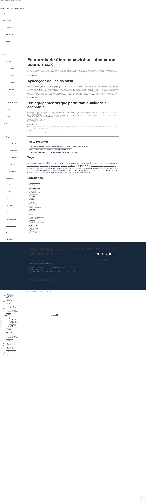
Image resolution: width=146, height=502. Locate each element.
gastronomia (70, 168)
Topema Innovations (84, 172)
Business (32, 185)
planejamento (78, 170)
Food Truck (33, 203)
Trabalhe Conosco (10, 287)
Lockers (8, 116)
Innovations (9, 48)
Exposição (33, 199)
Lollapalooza (33, 170)
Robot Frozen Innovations (13, 253)
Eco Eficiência (34, 190)
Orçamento (6, 354)
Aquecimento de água (12, 102)
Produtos (5, 123)
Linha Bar (8, 191)
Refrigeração (9, 178)
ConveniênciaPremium (42, 163)
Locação (8, 109)
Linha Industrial (13, 157)
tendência (56, 172)
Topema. (63, 126)
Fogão (32, 202)
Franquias (65, 168)
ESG (92, 166)
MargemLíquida (41, 170)
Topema (75, 172)
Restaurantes (12, 82)
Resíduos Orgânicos (31, 172)
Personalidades (34, 218)
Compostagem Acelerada (32, 163)
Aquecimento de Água (12, 233)
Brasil (31, 184)
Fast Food (11, 75)
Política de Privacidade (35, 286)
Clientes (8, 41)
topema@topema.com (44, 265)
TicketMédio (68, 172)
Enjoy (74, 166)
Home (4, 13)
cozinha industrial (71, 70)
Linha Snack (12, 164)
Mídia (31, 211)
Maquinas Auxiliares (11, 219)
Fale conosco (9, 280)
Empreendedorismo (35, 192)
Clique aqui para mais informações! (105, 268)
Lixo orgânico (33, 210)
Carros (7, 198)
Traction (48, 291)
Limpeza (32, 209)
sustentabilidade (47, 172)
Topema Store (7, 351)
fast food (109, 166)
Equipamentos (83, 165)
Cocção (8, 137)
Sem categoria (34, 228)
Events (32, 198)
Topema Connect (100, 270)
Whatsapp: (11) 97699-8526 (36, 259)
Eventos (32, 196)
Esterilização (9, 239)
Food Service (44, 168)
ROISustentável (38, 172)
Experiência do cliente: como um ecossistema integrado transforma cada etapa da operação (54, 150)
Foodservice (38, 168)
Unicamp (37, 89)
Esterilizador (33, 195)
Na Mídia (32, 214)
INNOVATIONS (109, 168)
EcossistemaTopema (112, 163)
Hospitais (11, 89)
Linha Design (12, 171)
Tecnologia (33, 229)
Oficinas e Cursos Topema (37, 217)
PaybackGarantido (66, 170)
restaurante (111, 170)
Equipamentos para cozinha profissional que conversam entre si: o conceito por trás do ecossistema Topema (59, 146)
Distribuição (9, 205)
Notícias (32, 216)
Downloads (9, 267)
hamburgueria (94, 168)
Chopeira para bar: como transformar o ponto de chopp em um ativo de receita (51, 148)
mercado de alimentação (54, 170)
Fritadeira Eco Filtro (37, 114)
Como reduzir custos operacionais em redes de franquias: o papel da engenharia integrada (54, 152)
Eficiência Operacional (44, 166)
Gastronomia (33, 205)
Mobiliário (8, 185)
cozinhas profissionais (88, 163)
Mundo (32, 213)
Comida (32, 187)
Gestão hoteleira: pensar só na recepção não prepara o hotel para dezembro (50, 149)
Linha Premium (13, 150)
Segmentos (9, 61)
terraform (62, 172)
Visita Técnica (33, 232)
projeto (87, 170)
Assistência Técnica (11, 350)
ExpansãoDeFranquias (99, 166)
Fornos (8, 212)
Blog (4, 308)
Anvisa (107, 90)
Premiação (33, 221)
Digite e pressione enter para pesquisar (10, 0)
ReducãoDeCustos (93, 170)
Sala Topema (9, 34)
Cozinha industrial (57, 163)
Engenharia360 (53, 166)
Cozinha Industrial (35, 188)
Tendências (33, 231)
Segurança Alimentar (36, 227)
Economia (33, 191)
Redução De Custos (100, 170)
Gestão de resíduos (11, 96)
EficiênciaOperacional (33, 166)
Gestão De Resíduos (78, 168)
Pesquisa (32, 220)
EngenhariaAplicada (65, 166)
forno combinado (55, 168)
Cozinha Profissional (73, 163)
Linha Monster (13, 143)
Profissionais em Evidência (37, 222)
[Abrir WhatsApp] (142, 498)
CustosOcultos (102, 163)
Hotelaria (11, 68)
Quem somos (9, 27)
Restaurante (33, 224)
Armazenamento (35, 183)
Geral (29, 130)
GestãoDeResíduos (86, 168)
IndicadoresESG (102, 168)
